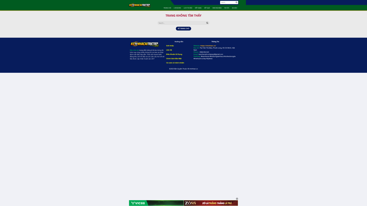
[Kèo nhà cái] (140, 5)
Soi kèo (234, 8)
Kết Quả (207, 8)
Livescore (177, 8)
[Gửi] (236, 2)
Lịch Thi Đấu (188, 8)
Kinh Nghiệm (217, 8)
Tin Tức (226, 8)
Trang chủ (167, 8)
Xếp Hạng (198, 8)
